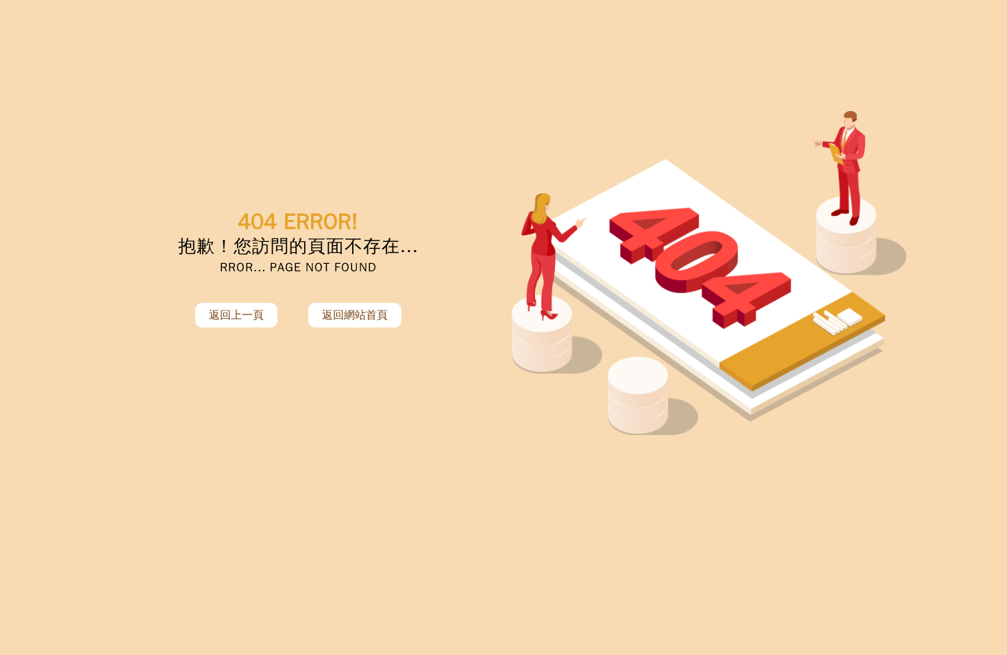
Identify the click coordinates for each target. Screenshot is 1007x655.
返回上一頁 (236, 315)
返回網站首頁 (355, 315)
